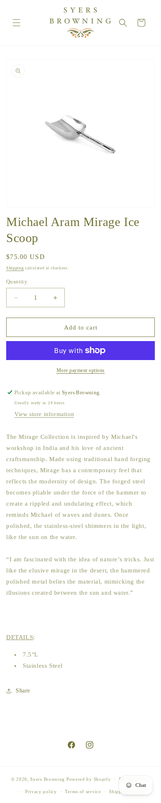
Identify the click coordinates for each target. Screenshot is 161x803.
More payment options (81, 370)
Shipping (15, 268)
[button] (16, 23)
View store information (44, 414)
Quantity (16, 281)
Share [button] (23, 691)
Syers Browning (47, 778)
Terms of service (83, 791)
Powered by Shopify (88, 778)
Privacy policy (41, 791)
